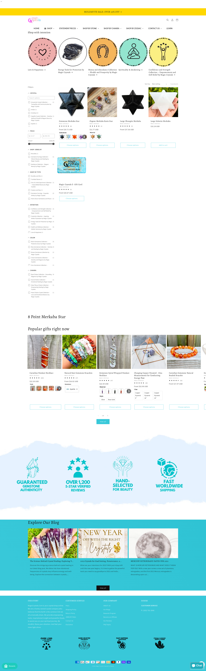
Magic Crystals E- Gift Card (70, 184)
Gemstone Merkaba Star (69, 121)
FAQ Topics (107, 625)
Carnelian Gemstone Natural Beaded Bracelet (181, 374)
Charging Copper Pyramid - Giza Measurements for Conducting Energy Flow (148, 375)
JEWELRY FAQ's (71, 617)
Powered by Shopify (109, 666)
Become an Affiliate (110, 617)
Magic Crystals (100, 666)
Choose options (73, 145)
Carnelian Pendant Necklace (41, 373)
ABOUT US (106, 606)
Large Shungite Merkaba (130, 121)
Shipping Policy (71, 609)
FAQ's (67, 606)
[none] (62, 137)
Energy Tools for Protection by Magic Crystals (71, 71)
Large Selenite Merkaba (160, 121)
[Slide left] (98, 415)
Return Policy (70, 613)
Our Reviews (107, 621)
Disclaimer (69, 625)
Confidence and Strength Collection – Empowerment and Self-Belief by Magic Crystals (162, 72)
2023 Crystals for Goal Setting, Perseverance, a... (101, 561)
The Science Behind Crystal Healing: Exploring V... (51, 561)
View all (103, 422)
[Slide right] (107, 415)
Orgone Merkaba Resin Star (101, 121)
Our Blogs (106, 609)
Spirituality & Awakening (129, 70)
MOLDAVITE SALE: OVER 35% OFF (102, 11)
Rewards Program (109, 613)
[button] (167, 20)
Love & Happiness (35, 70)
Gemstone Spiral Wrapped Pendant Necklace (114, 374)
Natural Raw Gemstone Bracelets (78, 373)
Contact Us (69, 621)
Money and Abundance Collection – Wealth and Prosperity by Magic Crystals (102, 72)
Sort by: (147, 84)
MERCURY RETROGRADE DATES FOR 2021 (149, 561)
